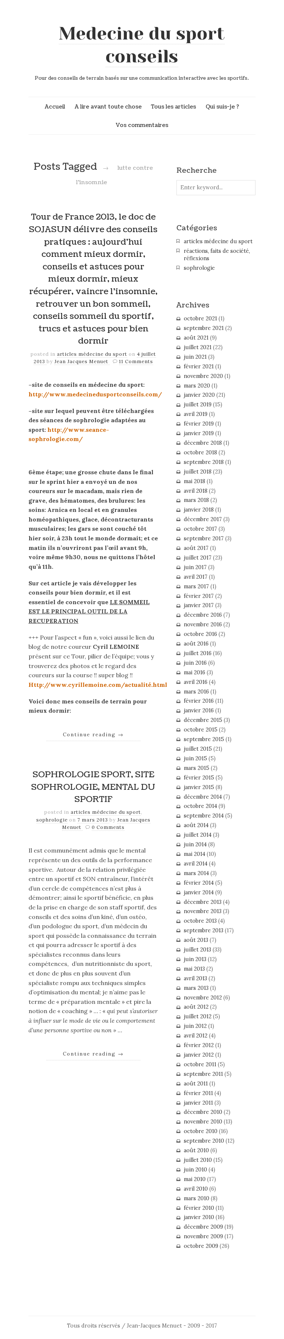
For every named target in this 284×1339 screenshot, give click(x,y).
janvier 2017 (199, 605)
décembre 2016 (203, 615)
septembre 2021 (204, 328)
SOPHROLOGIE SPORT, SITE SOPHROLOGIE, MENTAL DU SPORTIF (93, 787)
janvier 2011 (198, 1102)
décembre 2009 (203, 1226)
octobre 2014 (200, 806)
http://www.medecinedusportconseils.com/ (95, 394)
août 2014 (196, 825)
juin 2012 (195, 1026)
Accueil (55, 106)
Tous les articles (173, 106)
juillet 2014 (198, 835)
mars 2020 (197, 385)
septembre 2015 (204, 739)
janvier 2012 (199, 1054)
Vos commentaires (142, 125)
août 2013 (196, 940)
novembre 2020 (203, 376)
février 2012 (199, 1045)
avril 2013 (195, 978)
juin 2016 (195, 663)
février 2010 (199, 1208)
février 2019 (199, 423)
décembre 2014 (203, 797)
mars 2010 (196, 1198)
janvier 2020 (199, 395)
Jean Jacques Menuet (82, 361)
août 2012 (196, 1007)
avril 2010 (196, 1188)
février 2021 (199, 366)
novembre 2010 (203, 1121)
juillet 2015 (198, 749)
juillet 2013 (197, 949)
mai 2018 (194, 481)
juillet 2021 (198, 347)
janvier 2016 (199, 710)
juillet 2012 (198, 1016)
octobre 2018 (200, 452)
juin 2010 (195, 1169)
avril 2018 (195, 491)
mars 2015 (196, 768)
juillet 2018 (198, 471)
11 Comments (136, 361)
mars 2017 (196, 586)
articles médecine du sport (92, 354)
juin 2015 (195, 758)
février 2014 (199, 883)
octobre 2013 (200, 921)
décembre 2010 (203, 1112)
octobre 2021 (200, 318)
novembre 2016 (203, 624)
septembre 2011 (203, 1074)
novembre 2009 (203, 1236)
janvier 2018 (199, 509)
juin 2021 (195, 357)
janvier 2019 (199, 433)
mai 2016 (194, 672)
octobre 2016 (200, 634)
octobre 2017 (200, 529)
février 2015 (199, 777)
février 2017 (199, 596)
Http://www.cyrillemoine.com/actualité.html (97, 684)
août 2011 (196, 1083)
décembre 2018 (203, 443)
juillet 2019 (198, 404)
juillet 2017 (198, 557)
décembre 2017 (203, 519)
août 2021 (196, 337)
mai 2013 (194, 968)
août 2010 (196, 1150)
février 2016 (199, 701)
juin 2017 (195, 567)
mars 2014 (196, 873)
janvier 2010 (199, 1217)
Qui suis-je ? (222, 106)
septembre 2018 (204, 462)
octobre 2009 (201, 1246)
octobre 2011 (200, 1064)
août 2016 (196, 643)
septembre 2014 (204, 815)
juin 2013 (195, 959)
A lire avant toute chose (108, 106)
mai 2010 (195, 1179)
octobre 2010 (200, 1131)
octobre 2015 (200, 729)
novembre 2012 (203, 997)
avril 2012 (195, 1035)
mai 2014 (194, 854)
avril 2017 (195, 577)
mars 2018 (196, 500)
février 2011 (198, 1093)
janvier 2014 (199, 892)
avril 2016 (195, 682)
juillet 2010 (198, 1160)
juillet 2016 (198, 653)
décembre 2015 (203, 720)
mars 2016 (196, 691)
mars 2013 (196, 988)
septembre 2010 (204, 1140)
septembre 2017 (204, 538)
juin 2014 (195, 844)
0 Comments (108, 827)
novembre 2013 (203, 911)
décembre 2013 (203, 902)
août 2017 (196, 548)
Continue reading (93, 734)
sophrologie (52, 820)
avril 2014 (195, 863)
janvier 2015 (199, 787)
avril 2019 (195, 414)
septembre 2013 (203, 930)
